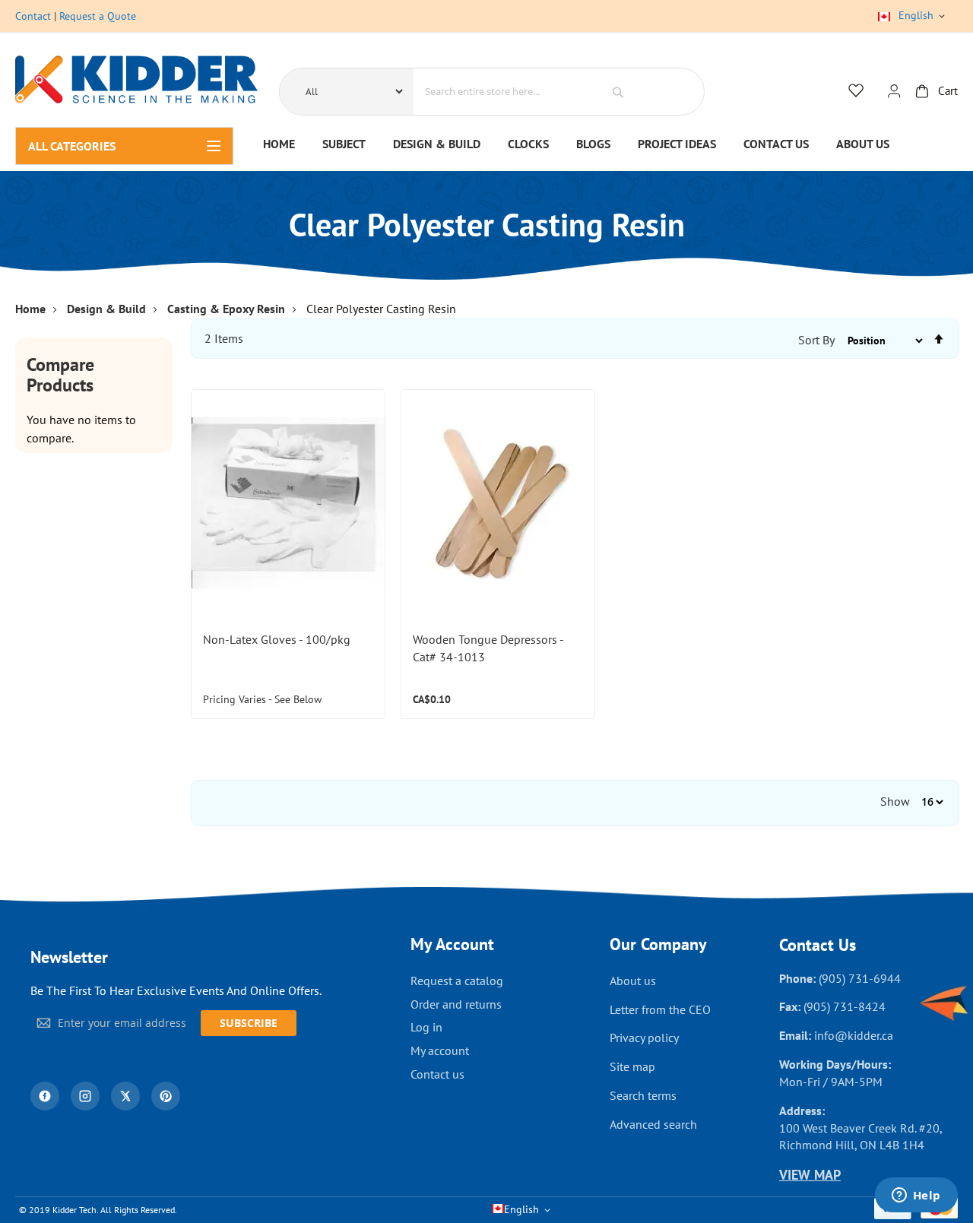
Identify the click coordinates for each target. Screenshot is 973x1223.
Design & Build (106, 308)
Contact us (437, 1074)
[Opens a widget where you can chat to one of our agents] (916, 1196)
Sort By (816, 339)
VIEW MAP (810, 1174)
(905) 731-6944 (860, 978)
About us (633, 980)
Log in (426, 1026)
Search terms (643, 1095)
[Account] (894, 91)
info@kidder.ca (853, 1035)
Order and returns (456, 1004)
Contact (33, 16)
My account (439, 1050)
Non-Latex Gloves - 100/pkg (276, 639)
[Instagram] (85, 1096)
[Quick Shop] (366, 451)
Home (30, 308)
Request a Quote (97, 16)
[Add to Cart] (365, 414)
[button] (366, 489)
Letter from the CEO (660, 1009)
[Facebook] (44, 1096)
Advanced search (653, 1124)
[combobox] (520, 91)
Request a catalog (456, 980)
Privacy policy (644, 1037)
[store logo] (136, 81)
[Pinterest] (165, 1096)
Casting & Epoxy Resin (226, 308)
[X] (125, 1096)
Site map (632, 1066)
